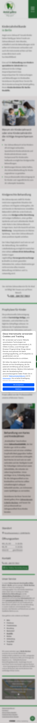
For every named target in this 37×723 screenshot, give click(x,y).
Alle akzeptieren (18, 385)
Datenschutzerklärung (17, 376)
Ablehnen (18, 389)
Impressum (7, 378)
